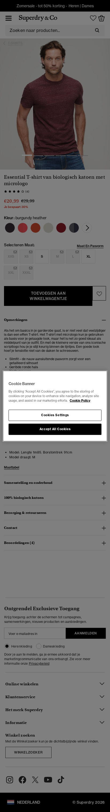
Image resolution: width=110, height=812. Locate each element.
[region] (55, 406)
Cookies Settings (55, 415)
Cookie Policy (80, 400)
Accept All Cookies (55, 429)
